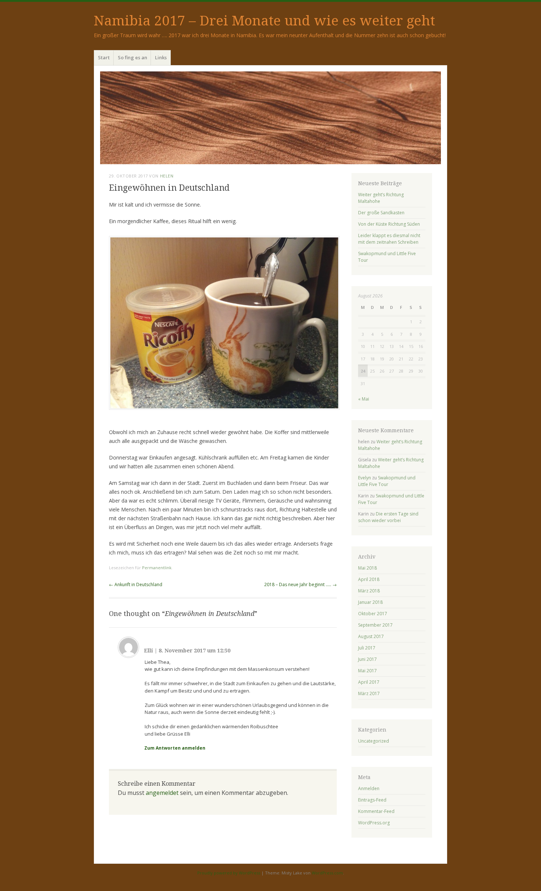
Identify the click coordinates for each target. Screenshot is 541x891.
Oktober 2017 (372, 613)
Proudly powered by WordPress (228, 873)
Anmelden (368, 788)
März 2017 (369, 693)
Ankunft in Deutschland (135, 584)
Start (104, 57)
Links (161, 57)
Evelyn (364, 478)
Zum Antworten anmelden (174, 748)
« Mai (363, 399)
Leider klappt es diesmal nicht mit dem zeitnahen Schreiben (389, 238)
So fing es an (132, 57)
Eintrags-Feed (372, 800)
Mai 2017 (367, 671)
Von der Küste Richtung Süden (389, 224)
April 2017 (368, 682)
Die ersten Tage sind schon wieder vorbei (388, 517)
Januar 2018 (370, 602)
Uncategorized (373, 741)
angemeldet (162, 793)
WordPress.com (327, 873)
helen (167, 176)
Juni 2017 (367, 659)
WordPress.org (374, 823)
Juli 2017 (366, 648)
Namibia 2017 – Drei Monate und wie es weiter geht (264, 21)
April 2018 (368, 579)
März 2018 (369, 591)
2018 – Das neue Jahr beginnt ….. (300, 584)
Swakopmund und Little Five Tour (387, 481)
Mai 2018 (367, 568)
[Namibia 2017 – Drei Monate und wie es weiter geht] (270, 117)
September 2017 (375, 625)
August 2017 (371, 636)
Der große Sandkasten (381, 212)
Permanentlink (157, 567)
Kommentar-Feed (376, 811)
